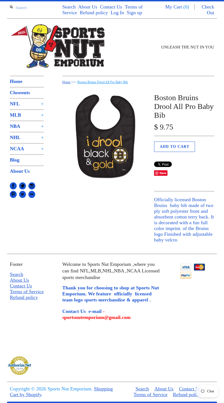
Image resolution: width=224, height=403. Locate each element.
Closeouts (20, 92)
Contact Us (111, 7)
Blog (14, 160)
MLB (27, 115)
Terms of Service (27, 291)
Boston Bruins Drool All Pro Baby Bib (102, 82)
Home (16, 81)
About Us (87, 7)
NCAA (27, 148)
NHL (27, 137)
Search (69, 7)
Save (163, 173)
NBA (27, 126)
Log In (117, 12)
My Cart (177, 7)
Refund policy (94, 12)
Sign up (134, 12)
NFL (27, 103)
